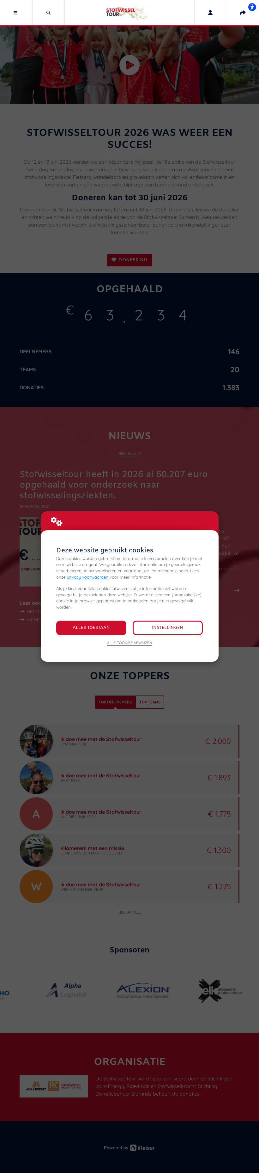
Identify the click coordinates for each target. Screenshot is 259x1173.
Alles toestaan (91, 627)
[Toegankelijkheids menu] (252, 7)
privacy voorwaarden (87, 577)
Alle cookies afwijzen (129, 642)
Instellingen (167, 627)
